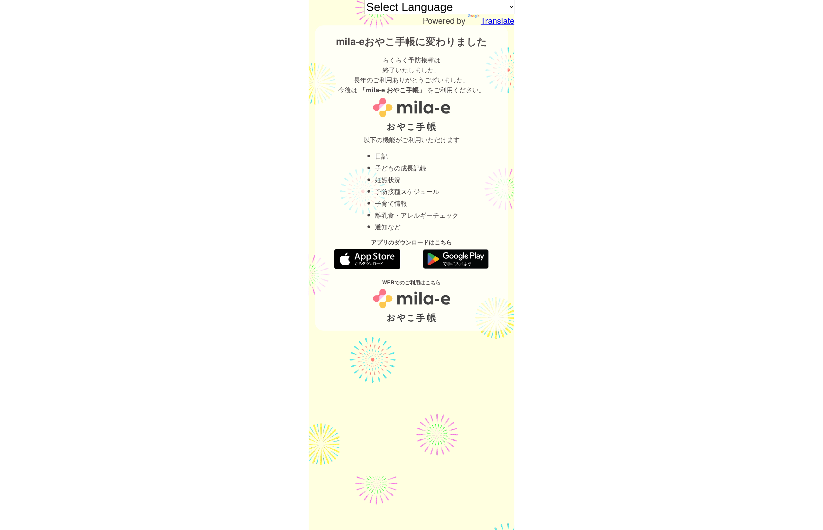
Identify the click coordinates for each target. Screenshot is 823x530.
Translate (497, 20)
